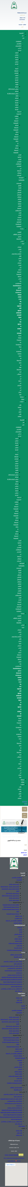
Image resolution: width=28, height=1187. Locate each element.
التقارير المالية (19, 202)
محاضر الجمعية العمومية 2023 (16, 128)
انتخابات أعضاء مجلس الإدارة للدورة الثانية (16, 79)
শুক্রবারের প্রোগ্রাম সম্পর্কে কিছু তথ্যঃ (19, 299)
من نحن (23, 36)
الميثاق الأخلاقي (19, 191)
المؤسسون (18, 46)
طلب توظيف (19, 415)
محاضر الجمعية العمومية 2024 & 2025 (16, 140)
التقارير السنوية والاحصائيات (18, 208)
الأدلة (19, 188)
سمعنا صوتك (22, 398)
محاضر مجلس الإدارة (16, 100)
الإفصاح (19, 194)
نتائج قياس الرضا (19, 258)
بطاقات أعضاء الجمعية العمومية (16, 119)
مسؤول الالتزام (19, 198)
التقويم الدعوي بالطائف (17, 233)
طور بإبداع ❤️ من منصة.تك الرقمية (14, 1161)
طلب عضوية (19, 406)
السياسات (18, 183)
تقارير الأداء (19, 214)
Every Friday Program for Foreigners (18, 340)
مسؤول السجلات (19, 174)
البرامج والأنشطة (19, 237)
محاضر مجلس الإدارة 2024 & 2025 (12, 93)
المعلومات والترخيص (18, 42)
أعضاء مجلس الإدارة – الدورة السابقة (10, 886)
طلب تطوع (20, 410)
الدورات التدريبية (19, 218)
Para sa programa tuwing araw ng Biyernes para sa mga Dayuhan (11, 985)
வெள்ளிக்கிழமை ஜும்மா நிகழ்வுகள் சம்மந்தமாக (17, 288)
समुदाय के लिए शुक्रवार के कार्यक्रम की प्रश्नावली (11, 979)
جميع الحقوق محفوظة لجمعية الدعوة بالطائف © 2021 (14, 1158)
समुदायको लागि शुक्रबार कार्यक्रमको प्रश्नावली (18, 310)
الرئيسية (21, 33)
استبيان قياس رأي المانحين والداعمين (13, 961)
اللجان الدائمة (19, 156)
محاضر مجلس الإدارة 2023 (13, 88)
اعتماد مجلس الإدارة (16, 107)
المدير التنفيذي (19, 160)
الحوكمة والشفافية (21, 178)
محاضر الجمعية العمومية (16, 150)
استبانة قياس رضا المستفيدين (14, 968)
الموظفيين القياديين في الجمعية (14, 920)
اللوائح (19, 185)
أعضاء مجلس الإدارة (16, 55)
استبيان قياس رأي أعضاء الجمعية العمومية (19, 268)
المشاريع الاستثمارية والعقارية (18, 224)
